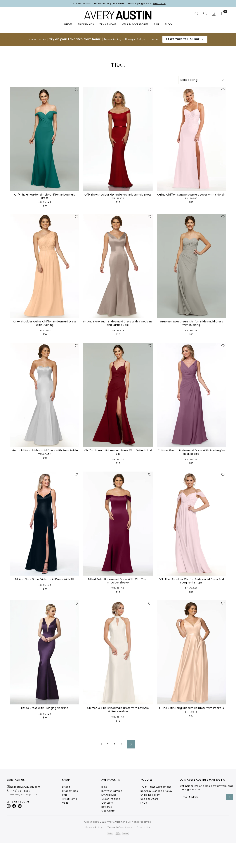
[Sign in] (213, 14)
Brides (68, 24)
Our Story (107, 803)
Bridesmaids (86, 24)
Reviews (106, 807)
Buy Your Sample (111, 791)
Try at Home (69, 799)
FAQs (143, 803)
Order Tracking (110, 799)
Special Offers (149, 799)
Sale (156, 24)
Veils (65, 803)
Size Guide (108, 810)
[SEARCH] (196, 14)
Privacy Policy (94, 827)
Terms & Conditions (119, 827)
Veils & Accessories (135, 24)
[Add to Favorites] (76, 90)
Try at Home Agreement (155, 787)
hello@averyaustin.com (25, 787)
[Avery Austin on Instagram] (9, 806)
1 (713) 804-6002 (20, 791)
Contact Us (144, 827)
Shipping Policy (149, 795)
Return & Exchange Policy (156, 791)
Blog (168, 24)
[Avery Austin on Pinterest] (19, 806)
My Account (108, 795)
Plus (64, 795)
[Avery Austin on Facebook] (14, 806)
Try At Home (107, 24)
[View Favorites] (205, 14)
